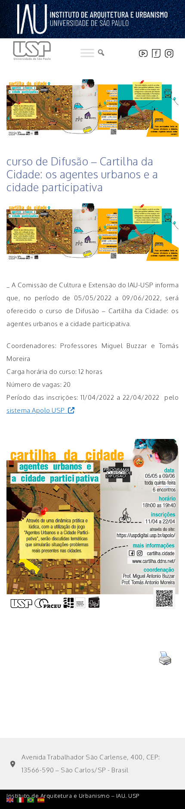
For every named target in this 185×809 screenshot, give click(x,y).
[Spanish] (42, 778)
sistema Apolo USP (35, 410)
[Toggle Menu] (87, 53)
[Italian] (22, 778)
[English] (11, 778)
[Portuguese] (32, 778)
